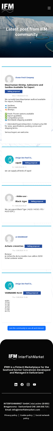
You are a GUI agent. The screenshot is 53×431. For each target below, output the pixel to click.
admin (44, 410)
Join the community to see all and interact (26, 328)
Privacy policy (10, 415)
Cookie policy (26, 415)
